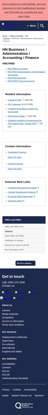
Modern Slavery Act (22, 395)
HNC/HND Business (17, 78)
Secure (5, 371)
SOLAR (6, 374)
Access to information (13, 321)
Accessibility (30, 389)
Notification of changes (14, 240)
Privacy (6, 389)
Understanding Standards (15, 378)
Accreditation (8, 364)
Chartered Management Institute (22, 188)
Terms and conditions (13, 324)
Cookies (17, 389)
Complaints (8, 317)
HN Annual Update (16, 116)
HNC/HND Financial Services (21, 81)
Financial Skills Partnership (20, 196)
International (8, 348)
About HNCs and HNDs (14, 236)
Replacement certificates (14, 337)
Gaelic (5, 395)
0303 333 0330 (15, 169)
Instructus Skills (15, 201)
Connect (6, 367)
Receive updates (24, 263)
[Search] (42, 25)
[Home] (12, 25)
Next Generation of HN (14, 250)
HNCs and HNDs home (14, 227)
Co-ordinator (8, 344)
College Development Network (22, 192)
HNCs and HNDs (16, 36)
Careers (6, 310)
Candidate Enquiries (17, 152)
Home (4, 36)
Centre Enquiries (15, 164)
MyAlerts (39, 395)
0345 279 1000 (15, 157)
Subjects (9, 231)
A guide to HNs (15, 100)
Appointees (8, 340)
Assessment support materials (17, 245)
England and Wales (12, 351)
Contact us (8, 285)
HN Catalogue (14, 104)
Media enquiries (10, 314)
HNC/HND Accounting (18, 69)
